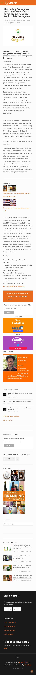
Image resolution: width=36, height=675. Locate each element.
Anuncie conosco (9, 630)
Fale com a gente (9, 626)
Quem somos (8, 634)
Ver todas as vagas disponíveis (11, 416)
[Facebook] (13, 668)
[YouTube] (16, 668)
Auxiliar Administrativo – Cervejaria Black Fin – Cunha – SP (17, 401)
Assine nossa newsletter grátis (14, 438)
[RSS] (23, 668)
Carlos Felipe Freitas (22, 20)
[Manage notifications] (31, 671)
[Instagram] (20, 668)
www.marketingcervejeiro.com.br (14, 286)
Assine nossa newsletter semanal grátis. (17, 305)
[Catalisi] (11, 2)
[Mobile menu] (2, 2)
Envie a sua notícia (10, 622)
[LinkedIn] (18, 668)
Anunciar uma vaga (7, 420)
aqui (5, 648)
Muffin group (23, 662)
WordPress (28, 665)
